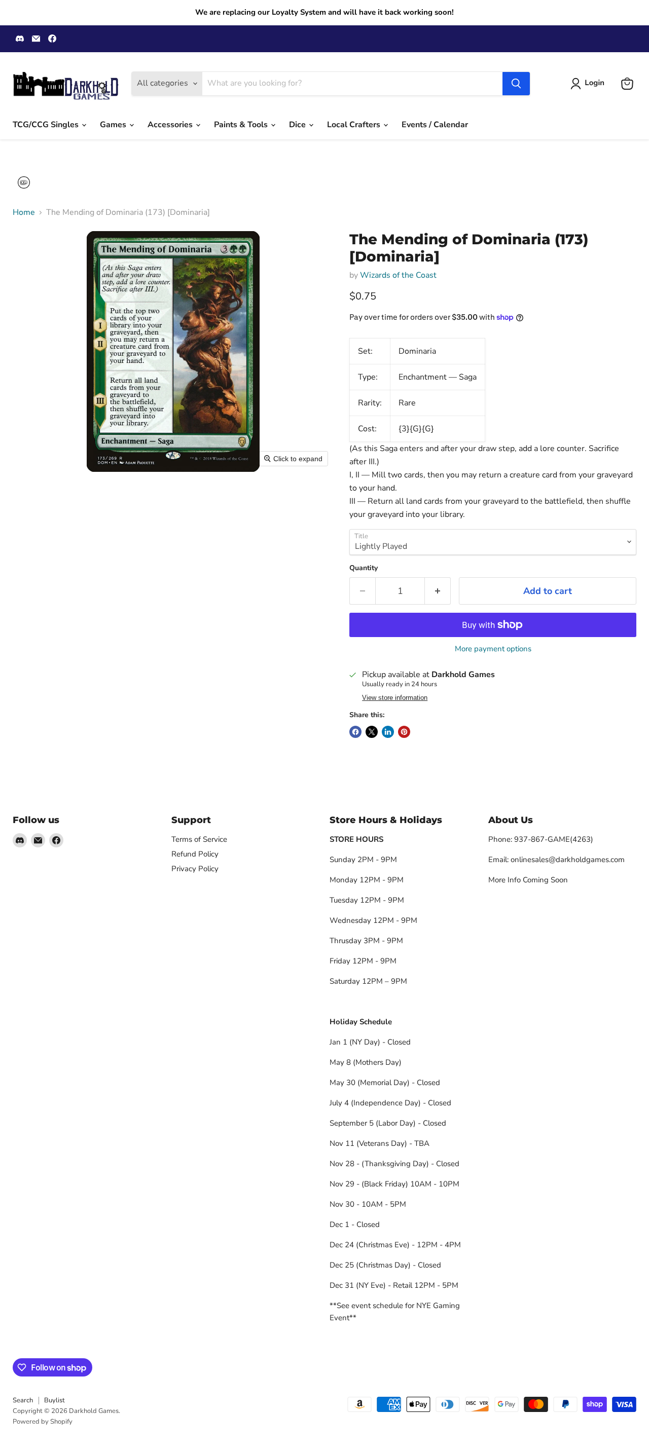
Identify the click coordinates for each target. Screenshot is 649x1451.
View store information (394, 697)
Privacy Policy (195, 869)
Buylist (54, 1400)
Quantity (363, 568)
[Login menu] (24, 182)
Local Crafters (354, 124)
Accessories (171, 124)
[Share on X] (372, 732)
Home (24, 212)
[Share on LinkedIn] (388, 732)
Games (114, 124)
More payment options (493, 649)
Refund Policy (195, 854)
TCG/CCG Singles (47, 124)
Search (23, 1400)
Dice (298, 124)
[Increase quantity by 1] (438, 591)
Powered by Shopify (43, 1421)
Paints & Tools (242, 124)
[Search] (516, 83)
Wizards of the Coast (398, 275)
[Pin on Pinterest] (404, 732)
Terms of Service (199, 839)
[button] (589, 84)
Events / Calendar (435, 124)
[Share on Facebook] (355, 732)
